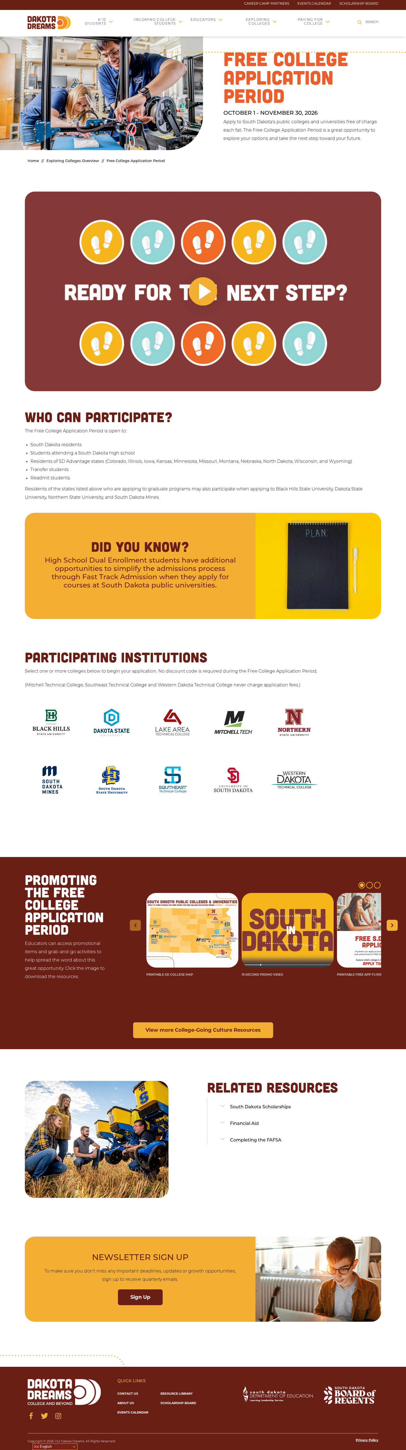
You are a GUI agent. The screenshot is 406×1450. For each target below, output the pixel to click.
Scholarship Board (358, 4)
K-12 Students (95, 21)
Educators (203, 20)
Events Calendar (314, 4)
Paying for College (310, 21)
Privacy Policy (367, 1440)
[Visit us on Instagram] (58, 1415)
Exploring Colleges (258, 21)
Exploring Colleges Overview (72, 161)
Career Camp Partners (266, 4)
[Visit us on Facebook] (31, 1415)
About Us (125, 1403)
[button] (203, 291)
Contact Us (127, 1394)
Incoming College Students (155, 21)
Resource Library (176, 1394)
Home (33, 161)
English (45, 1446)
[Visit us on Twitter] (44, 1415)
